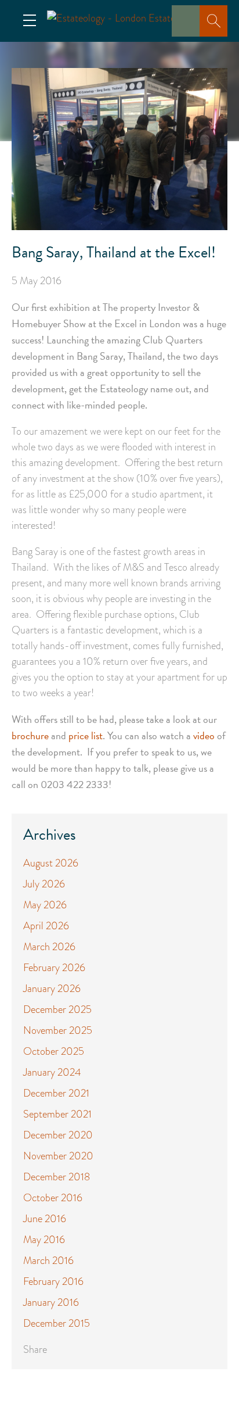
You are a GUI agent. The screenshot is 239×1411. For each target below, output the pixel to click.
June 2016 (44, 1218)
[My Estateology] (189, 29)
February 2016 (53, 1281)
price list (85, 735)
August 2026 (50, 863)
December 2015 (56, 1323)
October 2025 (53, 1051)
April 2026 (46, 925)
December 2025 (57, 1009)
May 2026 (45, 904)
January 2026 (52, 988)
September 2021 (57, 1114)
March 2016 (48, 1260)
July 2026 (44, 883)
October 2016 (52, 1197)
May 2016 (44, 1239)
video (204, 735)
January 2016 (51, 1302)
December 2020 (58, 1135)
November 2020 (58, 1155)
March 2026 (49, 946)
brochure (30, 735)
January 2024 (52, 1072)
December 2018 (56, 1176)
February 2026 (54, 967)
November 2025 (57, 1030)
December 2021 (56, 1093)
